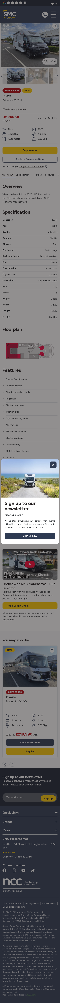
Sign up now (30, 535)
